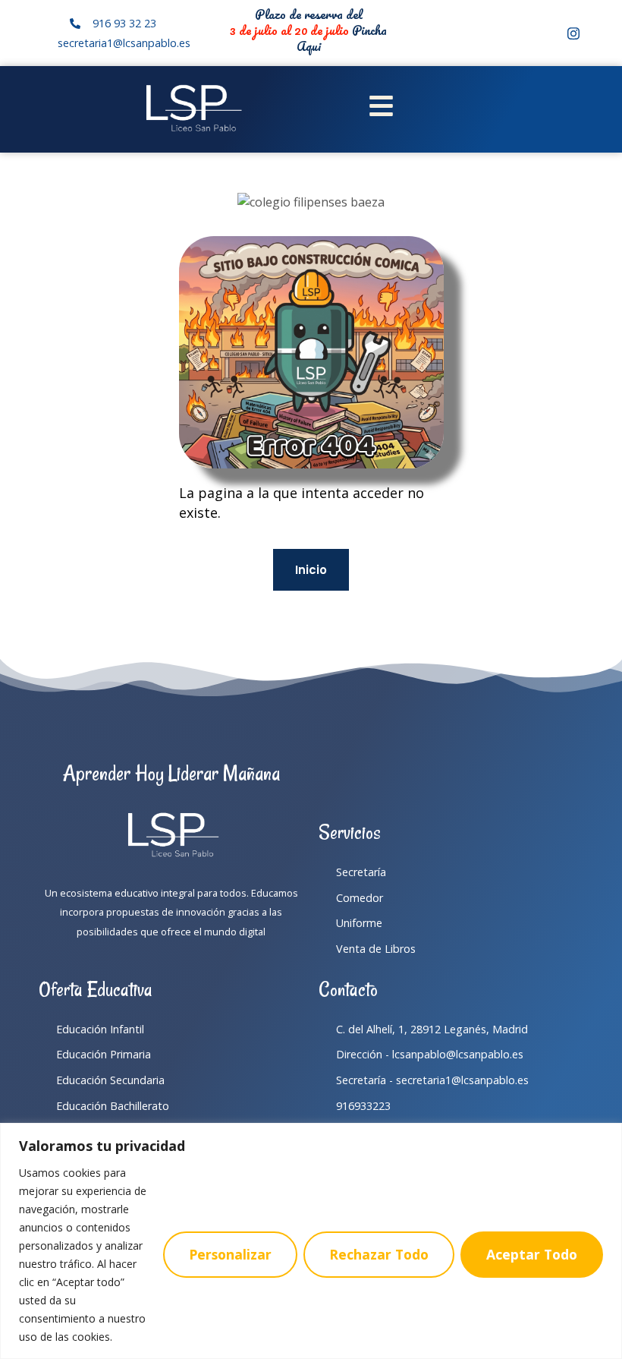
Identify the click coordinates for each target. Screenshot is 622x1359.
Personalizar (230, 1254)
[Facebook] (547, 33)
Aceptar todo (531, 1254)
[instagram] (573, 33)
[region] (311, 1241)
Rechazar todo (379, 1254)
